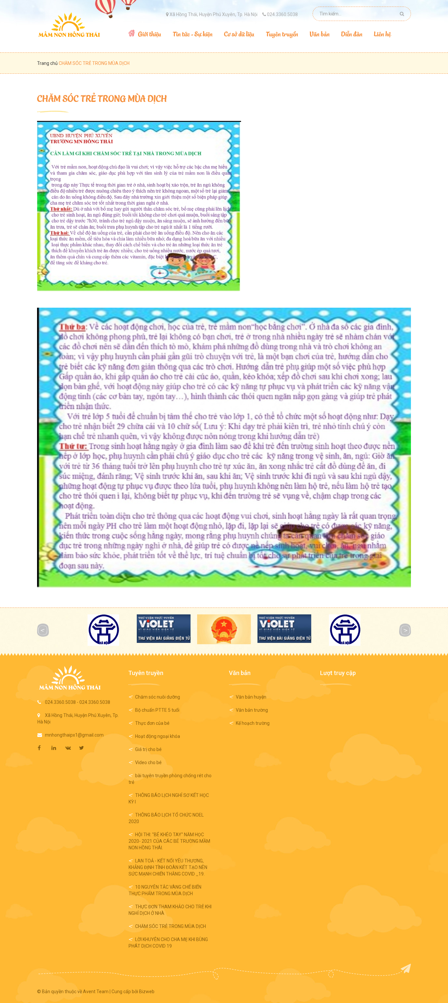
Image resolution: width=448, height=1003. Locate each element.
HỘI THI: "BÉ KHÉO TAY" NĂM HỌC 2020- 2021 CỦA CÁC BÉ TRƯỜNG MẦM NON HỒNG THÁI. (169, 841)
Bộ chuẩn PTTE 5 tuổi (157, 710)
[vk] (71, 748)
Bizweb (146, 991)
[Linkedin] (58, 748)
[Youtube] (85, 748)
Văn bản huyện (251, 697)
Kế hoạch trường (253, 723)
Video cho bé (148, 762)
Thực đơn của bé (152, 723)
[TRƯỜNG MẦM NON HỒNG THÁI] (69, 24)
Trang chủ (48, 63)
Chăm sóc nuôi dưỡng (157, 697)
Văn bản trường (252, 710)
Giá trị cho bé (148, 749)
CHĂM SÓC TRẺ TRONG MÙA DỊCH (102, 98)
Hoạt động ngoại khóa (157, 736)
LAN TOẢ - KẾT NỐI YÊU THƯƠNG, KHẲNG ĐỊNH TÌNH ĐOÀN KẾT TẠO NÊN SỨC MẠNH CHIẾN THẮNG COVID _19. (168, 867)
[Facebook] (44, 748)
